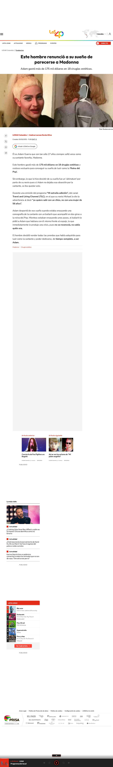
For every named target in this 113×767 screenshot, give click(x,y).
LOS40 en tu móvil (88, 711)
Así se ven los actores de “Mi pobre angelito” (60, 455)
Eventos (53, 43)
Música (28, 43)
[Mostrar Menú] (3, 34)
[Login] (110, 34)
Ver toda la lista (21, 646)
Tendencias (20, 50)
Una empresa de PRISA (12, 718)
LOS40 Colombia (56, 34)
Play (56, 763)
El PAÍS (31, 716)
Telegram (6, 153)
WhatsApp (6, 147)
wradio (53, 719)
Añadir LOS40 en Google (26, 146)
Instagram (52, 696)
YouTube (56, 696)
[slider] (56, 758)
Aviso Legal (22, 711)
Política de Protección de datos (38, 711)
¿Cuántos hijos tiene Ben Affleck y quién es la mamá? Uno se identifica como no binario (23, 531)
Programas (42, 43)
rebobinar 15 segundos (49, 762)
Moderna (41, 722)
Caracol (96, 716)
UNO (46, 719)
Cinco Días (61, 719)
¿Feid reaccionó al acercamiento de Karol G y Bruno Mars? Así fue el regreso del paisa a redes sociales (23, 544)
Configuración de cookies (72, 711)
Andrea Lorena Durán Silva (40, 135)
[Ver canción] (12, 609)
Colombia (100, 34)
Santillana (52, 716)
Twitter (6, 141)
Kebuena (93, 719)
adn (87, 716)
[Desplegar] (56, 755)
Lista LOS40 (6, 43)
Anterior (44, 762)
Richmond (29, 722)
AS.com (80, 716)
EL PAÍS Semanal (77, 719)
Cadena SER (73, 716)
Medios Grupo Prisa (12, 723)
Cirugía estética (26, 247)
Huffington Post (34, 719)
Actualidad (18, 43)
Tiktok (47, 696)
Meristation (91, 722)
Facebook (6, 136)
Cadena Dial (69, 719)
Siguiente (69, 762)
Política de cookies (56, 711)
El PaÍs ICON (61, 722)
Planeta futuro (86, 719)
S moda (70, 722)
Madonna (16, 247)
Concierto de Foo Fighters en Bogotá (33, 455)
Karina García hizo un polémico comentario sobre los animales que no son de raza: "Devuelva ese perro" (23, 556)
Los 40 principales (42, 716)
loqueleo (80, 722)
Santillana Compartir (63, 716)
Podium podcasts (51, 722)
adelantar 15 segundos (63, 762)
